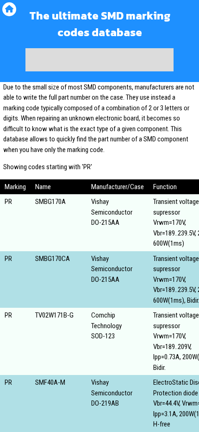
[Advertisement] (99, 59)
